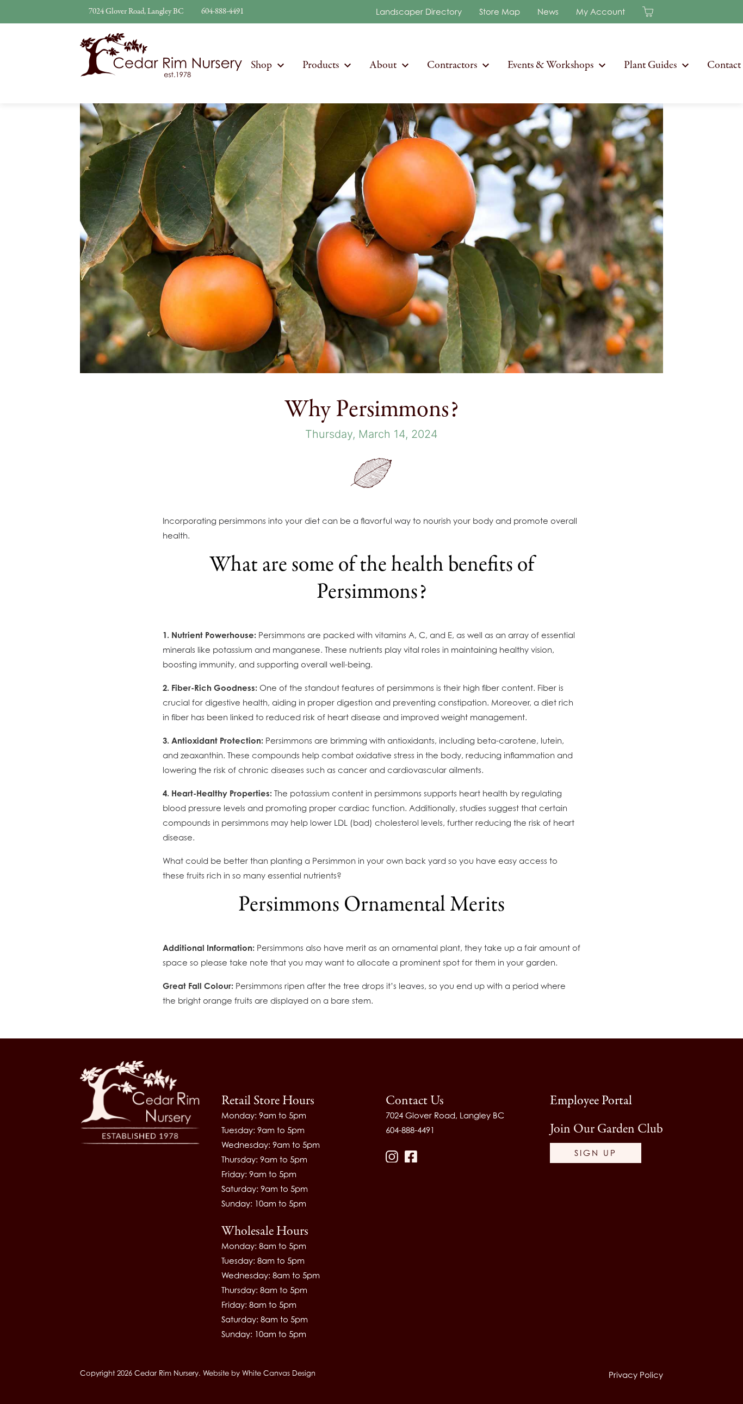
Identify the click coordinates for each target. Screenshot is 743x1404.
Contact (724, 65)
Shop (261, 65)
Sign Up (595, 1153)
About (383, 65)
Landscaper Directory (419, 11)
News (548, 11)
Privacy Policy (636, 1375)
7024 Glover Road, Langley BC (136, 11)
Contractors (452, 65)
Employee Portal (591, 1101)
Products (320, 65)
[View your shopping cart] (652, 11)
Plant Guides (650, 65)
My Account (600, 11)
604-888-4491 (222, 11)
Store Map (499, 11)
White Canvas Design (278, 1373)
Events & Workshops (550, 65)
